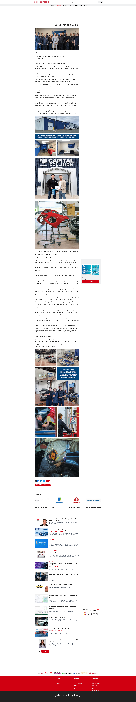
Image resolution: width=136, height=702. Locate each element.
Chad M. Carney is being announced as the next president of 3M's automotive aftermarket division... (63, 523)
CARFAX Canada (54, 542)
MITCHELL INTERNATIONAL (56, 566)
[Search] (99, 2)
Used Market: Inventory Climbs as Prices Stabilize (62, 541)
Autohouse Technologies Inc (56, 630)
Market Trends (51, 528)
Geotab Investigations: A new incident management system (63, 596)
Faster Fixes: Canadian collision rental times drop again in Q (62, 607)
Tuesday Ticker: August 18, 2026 (58, 617)
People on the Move (52, 517)
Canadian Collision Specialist (41, 507)
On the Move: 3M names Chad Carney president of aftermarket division (62, 519)
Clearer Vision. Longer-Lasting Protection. (89, 278)
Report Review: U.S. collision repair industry (60, 530)
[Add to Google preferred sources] (49, 481)
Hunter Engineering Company (56, 553)
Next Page (45, 651)
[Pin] (47, 481)
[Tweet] (44, 481)
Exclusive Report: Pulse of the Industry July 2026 (62, 629)
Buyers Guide (71, 506)
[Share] (38, 481)
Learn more (90, 281)
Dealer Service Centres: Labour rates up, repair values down (63, 575)
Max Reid (36, 52)
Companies (36, 506)
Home (86, 506)
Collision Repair (51, 561)
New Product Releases (53, 550)
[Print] (36, 481)
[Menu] (101, 2)
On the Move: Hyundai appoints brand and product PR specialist (63, 640)
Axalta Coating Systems (74, 507)
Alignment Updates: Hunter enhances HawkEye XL (62, 552)
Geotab (52, 598)
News (50, 572)
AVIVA (53, 507)
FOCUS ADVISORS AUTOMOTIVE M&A (58, 531)
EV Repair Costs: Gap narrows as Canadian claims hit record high (63, 564)
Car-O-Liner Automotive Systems (93, 507)
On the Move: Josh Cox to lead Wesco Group (60, 584)
